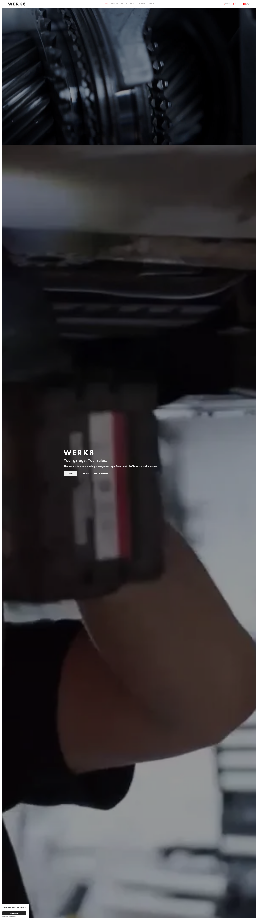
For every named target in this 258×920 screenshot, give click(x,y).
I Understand (14, 913)
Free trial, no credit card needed (95, 473)
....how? (70, 473)
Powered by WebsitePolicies (9, 916)
